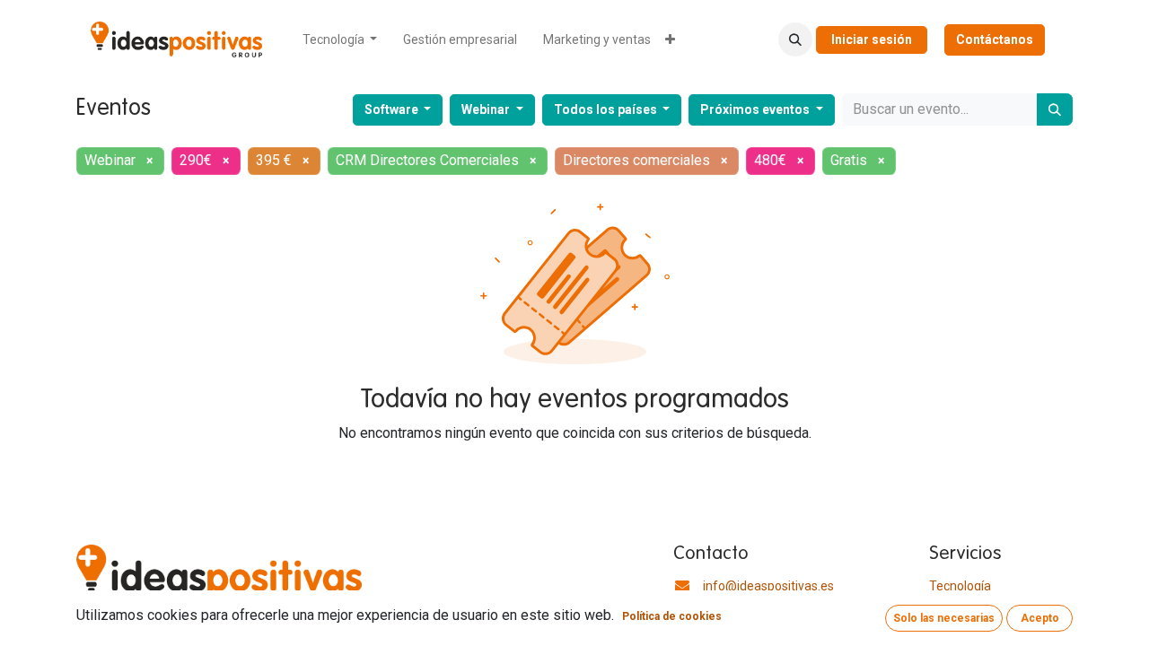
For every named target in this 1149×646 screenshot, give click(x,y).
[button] (795, 39)
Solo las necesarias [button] (944, 618)
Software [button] (392, 109)
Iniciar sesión (871, 39)
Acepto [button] (1040, 618)
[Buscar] (1055, 109)
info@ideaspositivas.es (768, 586)
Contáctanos (994, 39)
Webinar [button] (487, 109)
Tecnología (960, 586)
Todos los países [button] (607, 109)
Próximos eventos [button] (756, 109)
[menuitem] (340, 40)
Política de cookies (672, 616)
